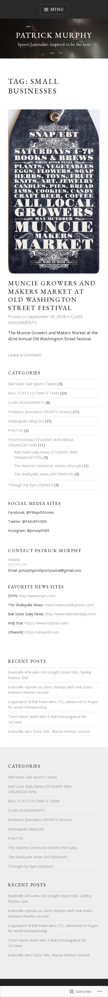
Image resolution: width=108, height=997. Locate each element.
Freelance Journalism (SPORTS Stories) (40, 411)
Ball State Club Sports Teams (32, 383)
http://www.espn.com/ (37, 595)
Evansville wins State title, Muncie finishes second (49, 731)
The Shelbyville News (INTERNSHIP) (44, 474)
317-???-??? (17, 564)
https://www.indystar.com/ (47, 623)
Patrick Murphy (54, 35)
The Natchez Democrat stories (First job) (48, 465)
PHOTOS (15, 430)
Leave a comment (24, 355)
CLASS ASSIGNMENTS (26, 402)
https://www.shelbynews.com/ (69, 604)
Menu (57, 9)
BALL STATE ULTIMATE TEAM (33, 393)
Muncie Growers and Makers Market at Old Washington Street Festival (52, 295)
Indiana (14, 559)
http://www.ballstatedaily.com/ (70, 614)
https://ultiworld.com (42, 632)
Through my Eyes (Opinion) (30, 484)
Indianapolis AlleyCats (26, 421)
